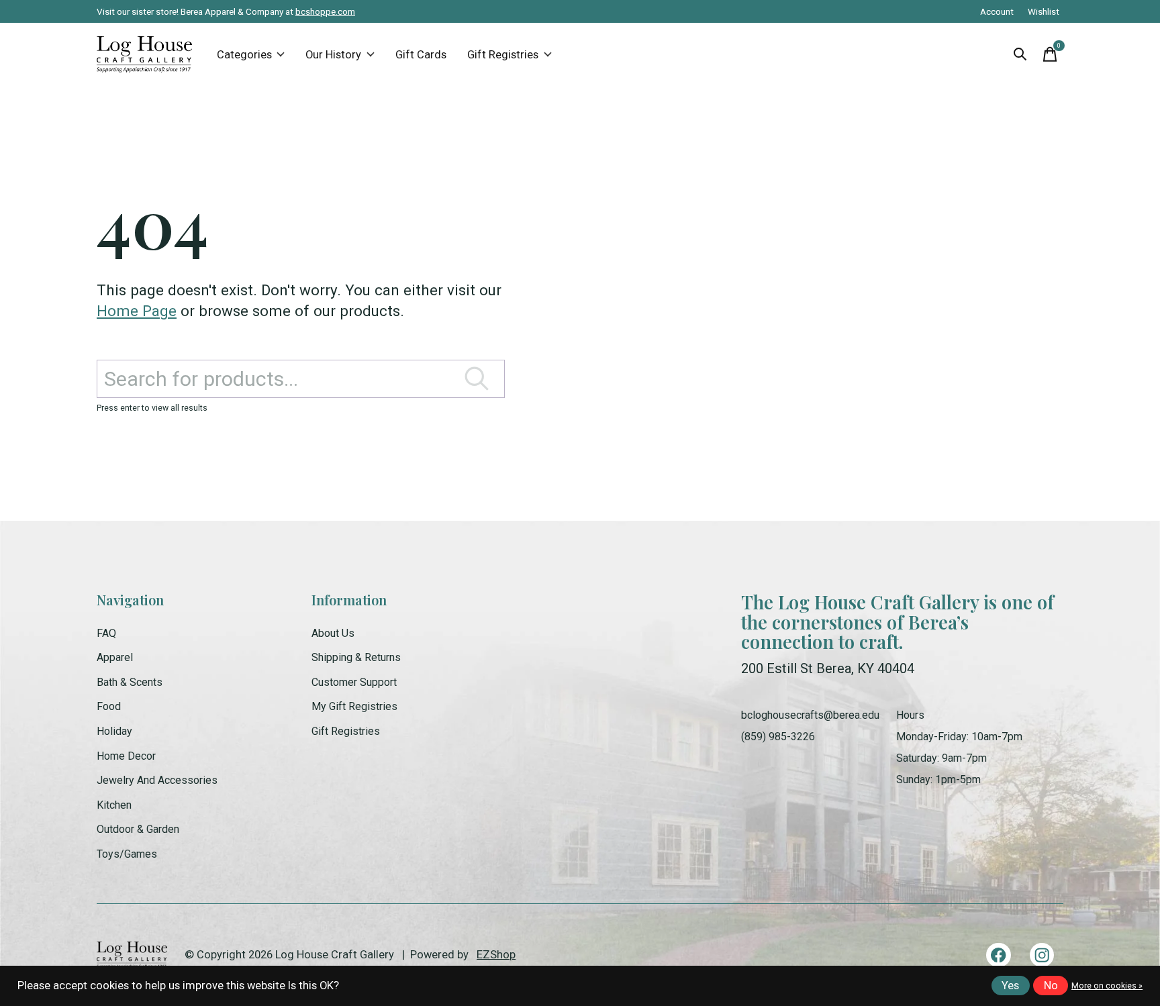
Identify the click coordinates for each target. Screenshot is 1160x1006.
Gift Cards (420, 54)
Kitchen (114, 805)
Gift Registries (502, 54)
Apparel (115, 657)
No (1051, 985)
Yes (1010, 985)
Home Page (137, 310)
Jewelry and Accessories (157, 780)
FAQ (106, 633)
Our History (333, 54)
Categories (244, 54)
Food (109, 706)
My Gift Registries (354, 706)
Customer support (354, 682)
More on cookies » (1107, 986)
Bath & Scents (129, 682)
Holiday (114, 731)
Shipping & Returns (356, 657)
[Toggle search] (1020, 54)
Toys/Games (127, 854)
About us (332, 633)
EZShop (496, 954)
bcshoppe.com (325, 11)
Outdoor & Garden (138, 829)
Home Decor (126, 756)
